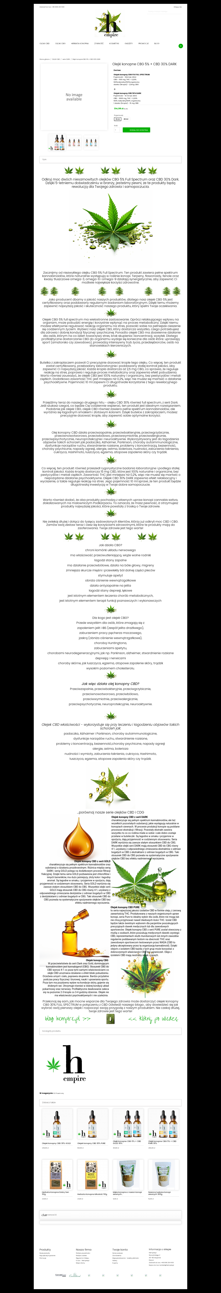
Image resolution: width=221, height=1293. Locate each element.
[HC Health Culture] (103, 1275)
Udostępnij (116, 141)
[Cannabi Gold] (60, 1275)
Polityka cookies (81, 1255)
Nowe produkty (45, 1253)
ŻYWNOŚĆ (99, 43)
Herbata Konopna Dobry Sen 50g (55, 1193)
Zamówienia (116, 1255)
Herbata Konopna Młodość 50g (92, 1194)
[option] (74, 96)
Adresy (114, 1260)
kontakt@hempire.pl (167, 1265)
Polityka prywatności (83, 1253)
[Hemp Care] (118, 1275)
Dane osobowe (117, 1253)
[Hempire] (132, 1275)
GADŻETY (129, 43)
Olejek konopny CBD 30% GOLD (56, 1143)
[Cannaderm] (75, 1275)
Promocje (43, 1258)
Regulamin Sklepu (82, 1258)
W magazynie (46, 1093)
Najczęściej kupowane (47, 1255)
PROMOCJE (144, 43)
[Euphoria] (89, 1275)
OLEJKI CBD (44, 43)
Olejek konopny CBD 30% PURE (91, 1143)
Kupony (115, 1263)
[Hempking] (146, 1275)
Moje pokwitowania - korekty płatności (125, 1258)
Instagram (113, 1238)
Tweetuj (122, 141)
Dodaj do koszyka (136, 130)
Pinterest (128, 141)
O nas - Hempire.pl (82, 1260)
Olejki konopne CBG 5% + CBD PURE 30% (162, 1142)
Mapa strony (80, 1263)
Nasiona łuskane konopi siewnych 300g (159, 1193)
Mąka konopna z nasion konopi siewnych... (127, 1193)
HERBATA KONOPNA (80, 43)
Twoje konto (120, 1249)
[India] (160, 1275)
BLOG (156, 43)
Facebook (107, 1238)
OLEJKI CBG (60, 43)
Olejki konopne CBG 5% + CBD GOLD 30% (127, 1142)
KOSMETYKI (114, 43)
